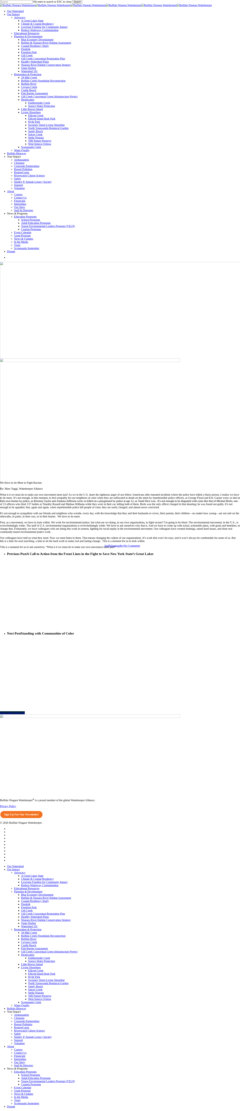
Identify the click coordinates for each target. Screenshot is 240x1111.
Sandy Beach (35, 986)
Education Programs (25, 1071)
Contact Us (20, 1052)
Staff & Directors (23, 1065)
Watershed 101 (29, 926)
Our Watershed (15, 866)
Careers (18, 1049)
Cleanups (19, 1018)
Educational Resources (26, 888)
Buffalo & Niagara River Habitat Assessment (46, 897)
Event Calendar (22, 1087)
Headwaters (27, 954)
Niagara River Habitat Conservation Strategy (46, 920)
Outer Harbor (28, 923)
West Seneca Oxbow (39, 999)
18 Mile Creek (29, 932)
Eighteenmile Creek (39, 957)
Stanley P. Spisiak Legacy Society (33, 1036)
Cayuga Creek (29, 942)
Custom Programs (31, 1084)
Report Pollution (23, 1024)
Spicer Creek (35, 989)
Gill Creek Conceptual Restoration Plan (43, 913)
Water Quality (22, 1005)
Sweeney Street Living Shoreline (46, 980)
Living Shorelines (31, 967)
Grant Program (22, 1090)
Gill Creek (27, 910)
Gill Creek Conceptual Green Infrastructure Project (49, 951)
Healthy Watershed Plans (35, 916)
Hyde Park (34, 976)
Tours (17, 1100)
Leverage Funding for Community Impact (44, 882)
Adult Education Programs (36, 1078)
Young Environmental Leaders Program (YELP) (48, 1081)
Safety (17, 1033)
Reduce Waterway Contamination (40, 885)
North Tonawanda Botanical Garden (48, 983)
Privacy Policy (8, 806)
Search (77, 2)
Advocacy (19, 872)
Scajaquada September (26, 1103)
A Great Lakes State (32, 875)
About (10, 1046)
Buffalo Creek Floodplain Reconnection (43, 935)
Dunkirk (25, 904)
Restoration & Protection (27, 929)
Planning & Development (28, 891)
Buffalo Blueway (16, 1008)
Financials (19, 1055)
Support (18, 1040)
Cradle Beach (28, 945)
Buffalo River (28, 938)
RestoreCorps (21, 1027)
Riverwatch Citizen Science (29, 1030)
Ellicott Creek (35, 970)
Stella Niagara (36, 992)
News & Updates (23, 1093)
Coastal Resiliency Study (35, 901)
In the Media (21, 1097)
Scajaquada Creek (31, 1002)
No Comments (132, 545)
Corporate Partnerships (26, 1021)
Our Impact (13, 869)
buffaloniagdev (114, 545)
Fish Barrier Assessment (34, 948)
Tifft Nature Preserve (39, 995)
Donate (11, 1106)
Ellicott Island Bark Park (41, 973)
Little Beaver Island (32, 964)
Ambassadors (21, 1014)
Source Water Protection (41, 961)
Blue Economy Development (37, 894)
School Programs (30, 1074)
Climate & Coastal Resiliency (37, 878)
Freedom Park (29, 907)
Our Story (19, 1062)
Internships (20, 1059)
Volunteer (19, 1043)
